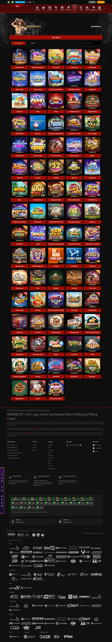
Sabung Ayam (93, 10)
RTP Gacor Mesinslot (12, 445)
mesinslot (9, 422)
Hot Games (37, 10)
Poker (80, 10)
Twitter (97, 451)
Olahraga (62, 10)
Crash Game (68, 10)
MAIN (20, 57)
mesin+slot (29, 432)
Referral (34, 450)
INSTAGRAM (98, 448)
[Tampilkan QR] (80, 445)
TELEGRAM (98, 445)
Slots (43, 10)
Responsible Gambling (12, 450)
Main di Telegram (21, 2)
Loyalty (34, 447)
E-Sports (87, 10)
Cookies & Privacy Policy (13, 458)
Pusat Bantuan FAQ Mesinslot (14, 453)
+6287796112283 (73, 445)
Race (56, 10)
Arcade (74, 10)
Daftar (101, 2)
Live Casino (49, 10)
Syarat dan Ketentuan (12, 455)
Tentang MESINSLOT (12, 447)
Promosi (100, 10)
